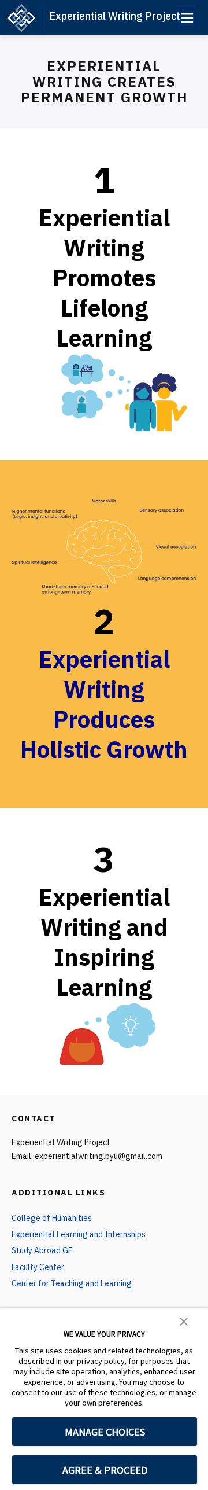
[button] (184, 1320)
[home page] (21, 17)
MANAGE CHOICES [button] (105, 1432)
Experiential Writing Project (114, 16)
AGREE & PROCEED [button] (104, 1470)
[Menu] (186, 17)
